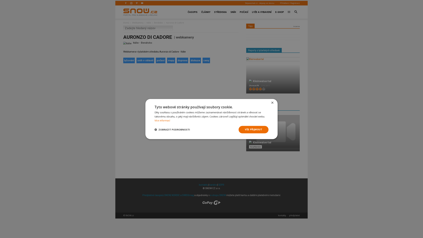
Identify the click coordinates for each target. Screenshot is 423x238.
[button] (172, 129)
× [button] (272, 103)
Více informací (162, 120)
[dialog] (211, 119)
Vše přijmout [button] (253, 129)
